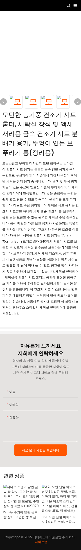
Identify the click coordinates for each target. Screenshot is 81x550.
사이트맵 (41, 542)
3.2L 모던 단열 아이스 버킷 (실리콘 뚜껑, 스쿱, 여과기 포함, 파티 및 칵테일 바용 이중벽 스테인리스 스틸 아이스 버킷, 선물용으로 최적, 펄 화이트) (59, 519)
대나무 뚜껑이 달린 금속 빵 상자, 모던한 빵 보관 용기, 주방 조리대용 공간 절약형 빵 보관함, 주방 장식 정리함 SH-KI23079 (21, 514)
